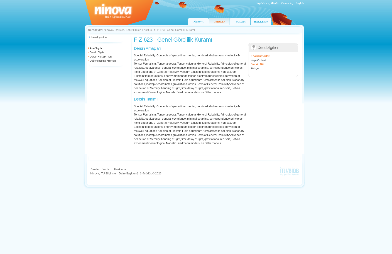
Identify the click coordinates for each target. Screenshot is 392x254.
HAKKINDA (261, 21)
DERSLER (219, 21)
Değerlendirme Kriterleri (103, 60)
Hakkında (120, 169)
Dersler (119, 30)
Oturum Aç (287, 3)
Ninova (108, 30)
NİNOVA (198, 21)
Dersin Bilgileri (97, 52)
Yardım (107, 169)
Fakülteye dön (99, 37)
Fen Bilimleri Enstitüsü (139, 30)
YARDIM (240, 21)
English (300, 3)
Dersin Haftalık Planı (101, 56)
